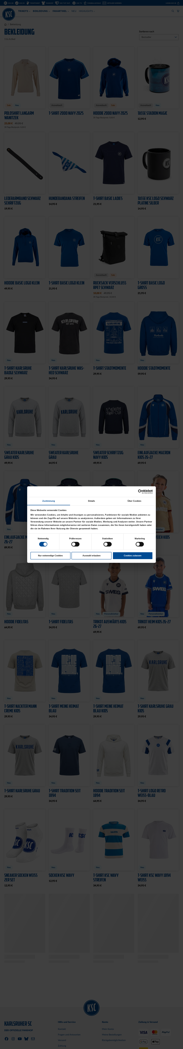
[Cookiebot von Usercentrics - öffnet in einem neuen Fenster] (140, 491)
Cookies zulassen (132, 555)
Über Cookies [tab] (134, 501)
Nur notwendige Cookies (50, 555)
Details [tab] (91, 501)
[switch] (75, 544)
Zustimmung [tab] (48, 501)
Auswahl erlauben (91, 555)
